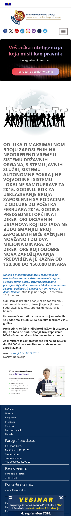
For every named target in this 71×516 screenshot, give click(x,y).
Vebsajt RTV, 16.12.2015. (25, 353)
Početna (9, 409)
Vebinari (9, 426)
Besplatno (10, 417)
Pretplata (10, 421)
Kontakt (9, 434)
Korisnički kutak (13, 430)
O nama (9, 413)
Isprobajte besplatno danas (35, 71)
